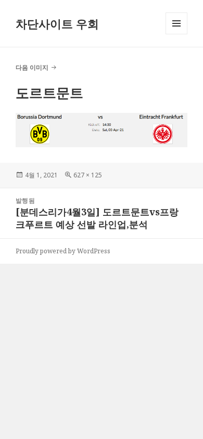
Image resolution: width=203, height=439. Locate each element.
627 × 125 (87, 175)
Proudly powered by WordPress (63, 251)
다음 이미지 (32, 67)
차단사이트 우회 (57, 23)
